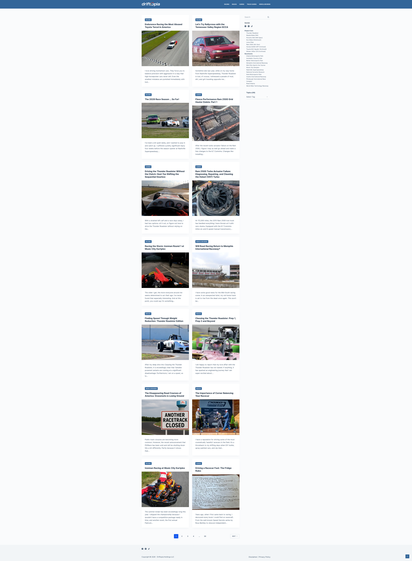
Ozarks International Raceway (256, 77)
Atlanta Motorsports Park (254, 56)
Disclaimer (253, 557)
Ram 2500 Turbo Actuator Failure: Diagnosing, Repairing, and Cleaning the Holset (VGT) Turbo (214, 174)
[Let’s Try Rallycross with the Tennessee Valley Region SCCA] (215, 48)
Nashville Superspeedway (255, 70)
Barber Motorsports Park (254, 60)
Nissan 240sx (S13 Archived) (256, 51)
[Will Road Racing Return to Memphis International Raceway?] (215, 270)
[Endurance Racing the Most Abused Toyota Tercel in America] (165, 48)
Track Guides (252, 4)
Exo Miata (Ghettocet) (253, 40)
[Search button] (268, 17)
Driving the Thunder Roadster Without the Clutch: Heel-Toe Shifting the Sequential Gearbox (165, 174)
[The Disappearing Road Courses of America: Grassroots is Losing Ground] (165, 417)
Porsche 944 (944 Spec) (254, 37)
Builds (234, 4)
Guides (241, 4)
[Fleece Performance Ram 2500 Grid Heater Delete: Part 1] (215, 123)
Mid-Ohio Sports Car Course (255, 65)
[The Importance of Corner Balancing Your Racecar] (215, 417)
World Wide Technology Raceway (257, 86)
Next (234, 536)
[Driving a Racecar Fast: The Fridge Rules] (215, 492)
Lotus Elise (250, 42)
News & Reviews (264, 4)
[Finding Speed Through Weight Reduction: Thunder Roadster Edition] (165, 342)
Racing (226, 4)
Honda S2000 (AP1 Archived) (256, 47)
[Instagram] (245, 26)
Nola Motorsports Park (253, 74)
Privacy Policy (264, 557)
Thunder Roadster (252, 33)
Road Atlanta (250, 83)
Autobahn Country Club (254, 58)
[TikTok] (252, 26)
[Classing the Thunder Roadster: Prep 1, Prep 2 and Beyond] (215, 342)
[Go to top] (407, 556)
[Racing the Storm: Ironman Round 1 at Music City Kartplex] (165, 270)
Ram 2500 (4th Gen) (253, 44)
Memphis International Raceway (257, 63)
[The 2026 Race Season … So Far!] (165, 120)
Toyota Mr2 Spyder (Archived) (256, 49)
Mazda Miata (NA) (252, 35)
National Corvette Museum (255, 72)
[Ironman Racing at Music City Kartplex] (165, 489)
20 (205, 536)
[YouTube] (248, 26)
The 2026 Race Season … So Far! (162, 99)
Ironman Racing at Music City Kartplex (165, 468)
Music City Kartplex (252, 67)
